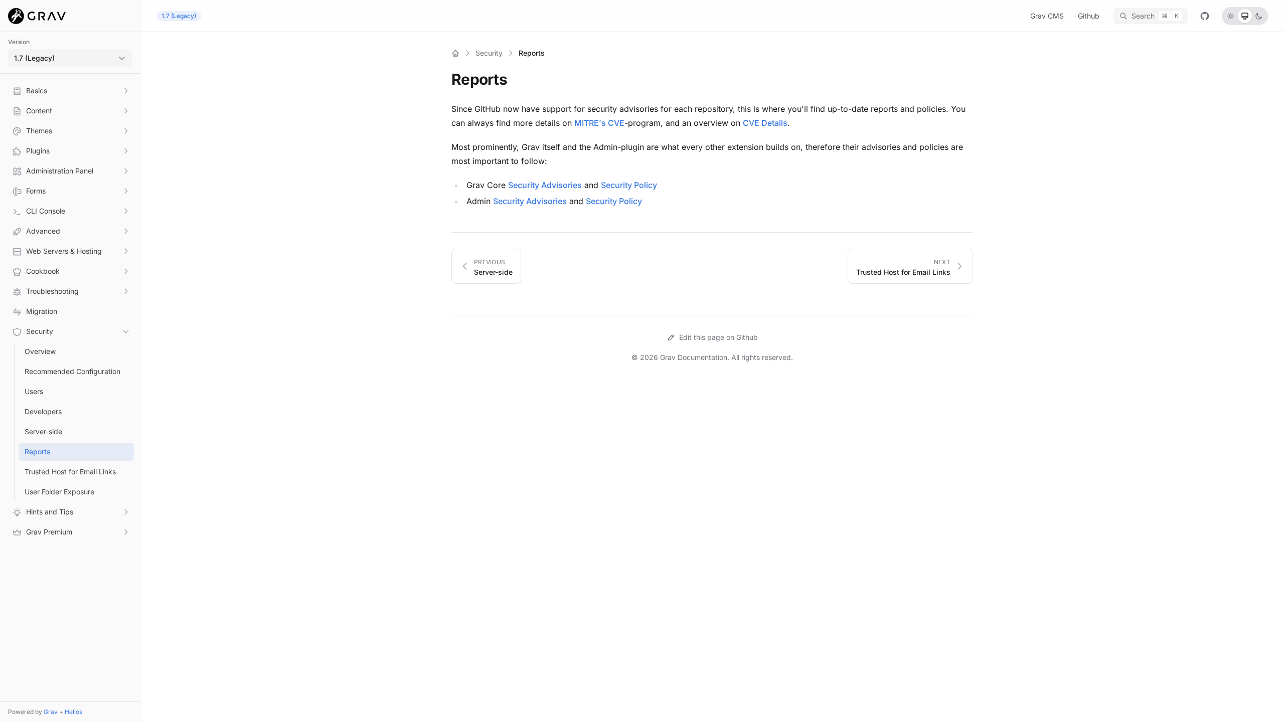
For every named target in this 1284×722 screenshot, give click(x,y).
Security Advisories (545, 185)
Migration (41, 311)
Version (19, 42)
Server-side (43, 431)
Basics (36, 90)
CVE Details (765, 123)
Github (1088, 16)
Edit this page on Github (718, 337)
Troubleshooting (52, 291)
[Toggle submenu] (126, 91)
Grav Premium (49, 531)
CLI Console (45, 211)
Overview (40, 351)
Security (39, 331)
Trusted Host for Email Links (70, 471)
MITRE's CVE (599, 123)
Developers (43, 411)
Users (34, 391)
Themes (39, 130)
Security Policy (629, 185)
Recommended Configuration (72, 371)
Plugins (38, 150)
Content (39, 110)
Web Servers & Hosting (64, 251)
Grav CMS (1047, 16)
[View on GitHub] (1205, 16)
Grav (51, 711)
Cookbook (43, 271)
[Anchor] (514, 79)
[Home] (455, 53)
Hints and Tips (49, 511)
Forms (36, 191)
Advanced (43, 231)
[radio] (1231, 16)
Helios (73, 711)
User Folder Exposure (59, 491)
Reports (38, 451)
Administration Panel (59, 170)
